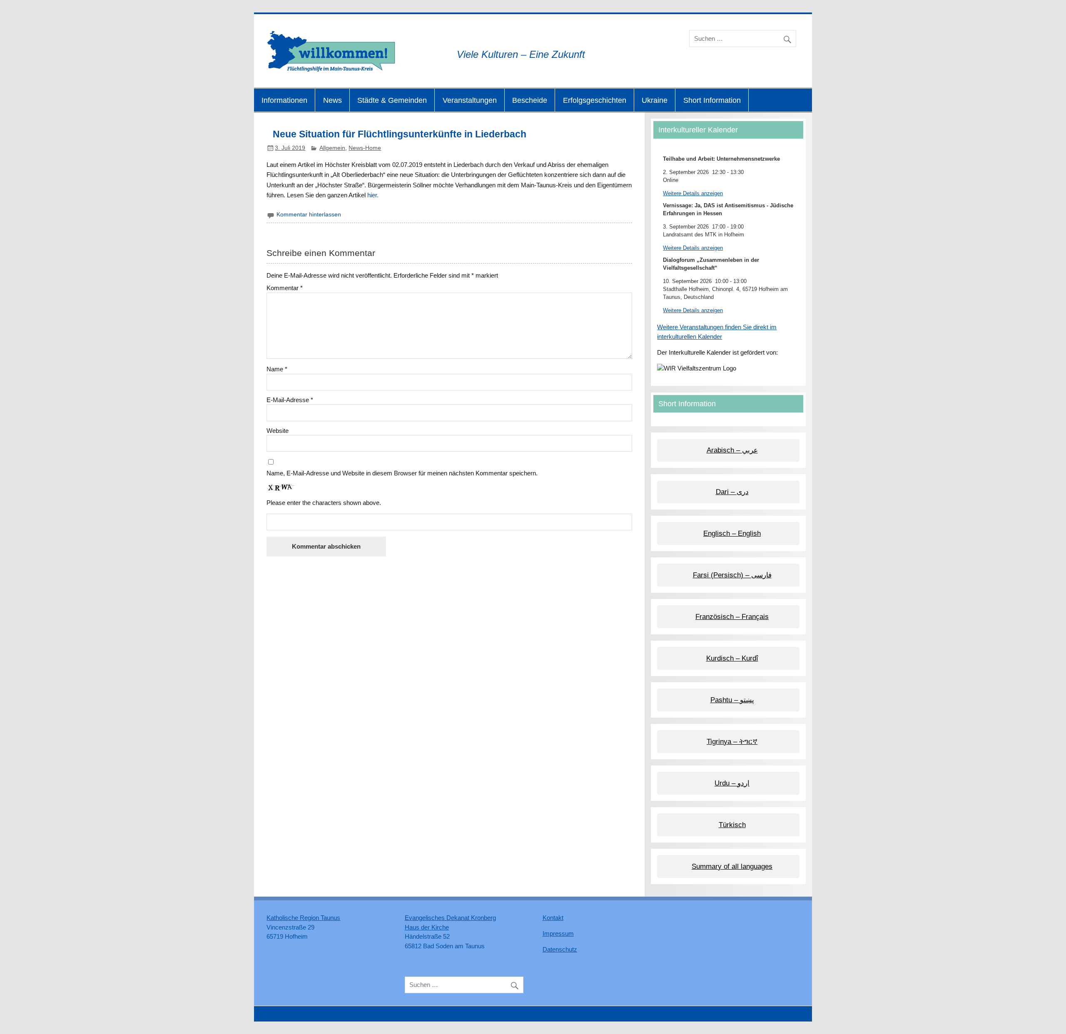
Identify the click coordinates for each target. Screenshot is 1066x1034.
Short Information (712, 100)
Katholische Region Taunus (303, 917)
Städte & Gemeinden (392, 100)
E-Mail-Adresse (289, 400)
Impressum (558, 933)
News (332, 100)
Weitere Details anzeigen (693, 193)
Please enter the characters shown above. (323, 503)
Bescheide (529, 100)
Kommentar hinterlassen (308, 214)
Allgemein (332, 148)
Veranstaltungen (470, 100)
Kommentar (284, 288)
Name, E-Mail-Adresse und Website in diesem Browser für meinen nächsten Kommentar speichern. (402, 473)
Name (276, 369)
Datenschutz (560, 949)
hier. (373, 195)
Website (277, 431)
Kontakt (553, 917)
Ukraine (654, 100)
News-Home (365, 148)
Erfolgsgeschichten (594, 100)
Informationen (284, 100)
